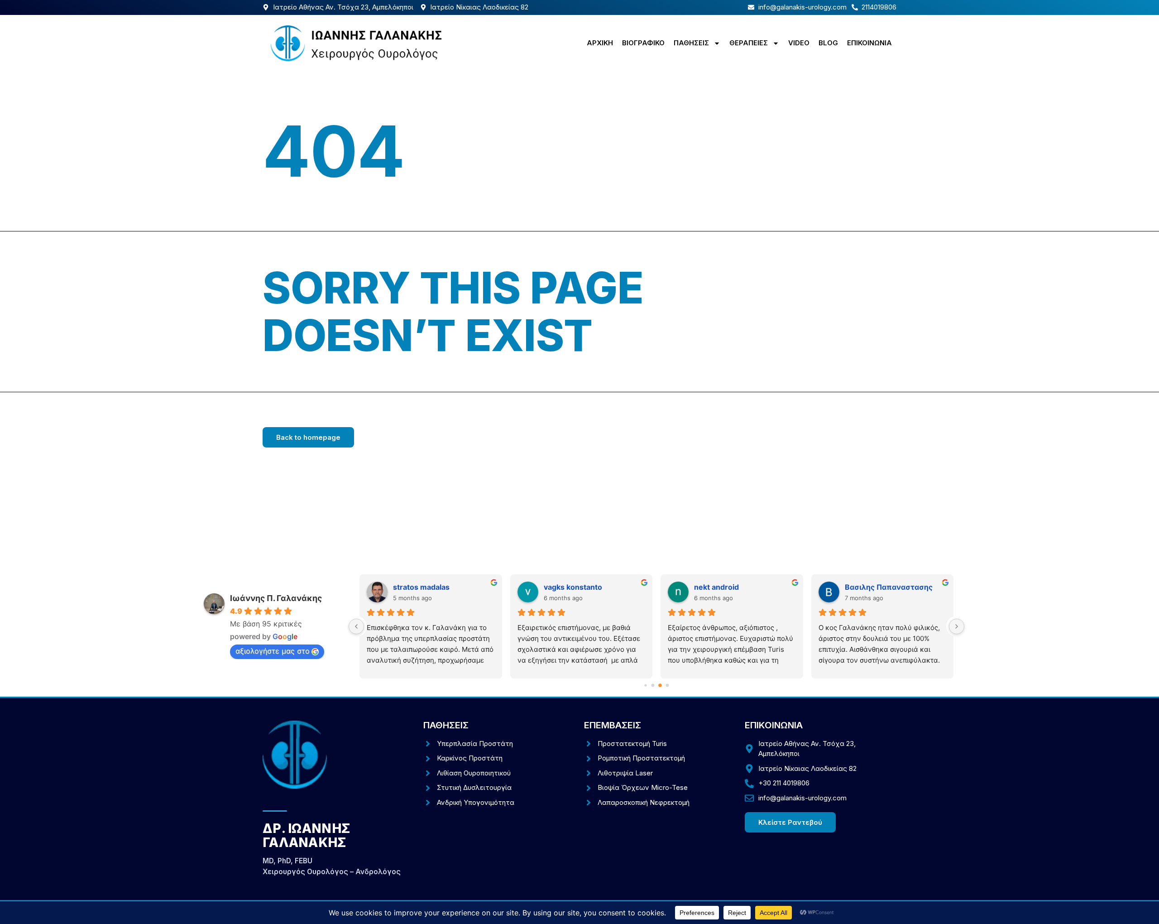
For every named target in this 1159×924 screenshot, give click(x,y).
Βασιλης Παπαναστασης (889, 587)
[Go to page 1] (653, 685)
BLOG (828, 42)
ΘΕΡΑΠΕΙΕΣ (748, 42)
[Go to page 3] (667, 685)
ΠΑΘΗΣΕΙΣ (691, 42)
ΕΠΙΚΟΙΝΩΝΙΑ (869, 42)
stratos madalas (421, 587)
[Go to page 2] (660, 685)
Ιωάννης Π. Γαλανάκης (276, 598)
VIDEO (798, 42)
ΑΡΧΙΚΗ (600, 42)
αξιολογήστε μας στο (272, 650)
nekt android (716, 587)
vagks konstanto (573, 587)
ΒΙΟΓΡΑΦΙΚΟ (643, 42)
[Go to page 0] (645, 685)
